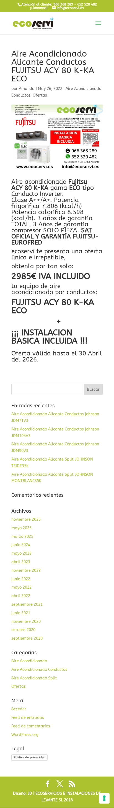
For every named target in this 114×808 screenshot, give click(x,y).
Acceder (18, 709)
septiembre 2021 (27, 604)
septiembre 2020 (27, 638)
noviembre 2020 (26, 621)
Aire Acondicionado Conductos (39, 669)
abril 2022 (20, 596)
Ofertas (40, 95)
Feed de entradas (27, 717)
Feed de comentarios (30, 726)
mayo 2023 (21, 553)
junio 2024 (20, 545)
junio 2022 (20, 579)
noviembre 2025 (26, 519)
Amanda (27, 88)
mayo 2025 (21, 528)
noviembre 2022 (26, 570)
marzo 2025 (22, 536)
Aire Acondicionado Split (34, 678)
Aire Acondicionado (29, 661)
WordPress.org (24, 734)
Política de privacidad (29, 757)
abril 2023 (20, 562)
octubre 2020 (23, 630)
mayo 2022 (21, 587)
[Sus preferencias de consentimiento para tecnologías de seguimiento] (104, 798)
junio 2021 (20, 613)
